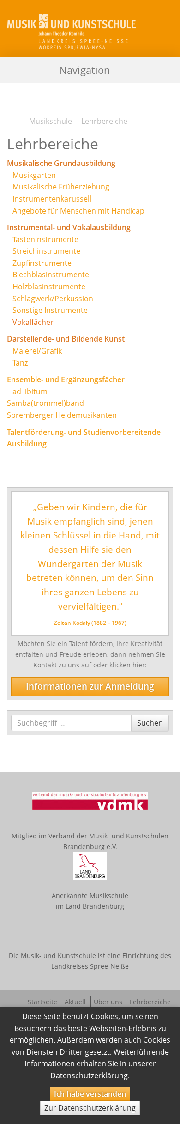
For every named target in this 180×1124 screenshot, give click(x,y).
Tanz (20, 363)
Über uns (108, 1001)
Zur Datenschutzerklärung (90, 1108)
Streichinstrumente (46, 251)
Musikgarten (34, 175)
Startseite (42, 1001)
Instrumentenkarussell (51, 199)
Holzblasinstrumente (48, 286)
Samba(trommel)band (45, 403)
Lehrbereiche (150, 1001)
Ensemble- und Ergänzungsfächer (66, 379)
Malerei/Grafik (37, 351)
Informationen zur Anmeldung (90, 686)
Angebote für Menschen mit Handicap (78, 211)
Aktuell (75, 1001)
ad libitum (30, 391)
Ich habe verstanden (90, 1094)
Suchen (150, 722)
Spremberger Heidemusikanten (62, 415)
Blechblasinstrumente (50, 274)
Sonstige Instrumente (50, 310)
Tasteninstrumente (45, 239)
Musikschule (50, 121)
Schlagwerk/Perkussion (52, 298)
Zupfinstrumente (42, 263)
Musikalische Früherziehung (60, 187)
